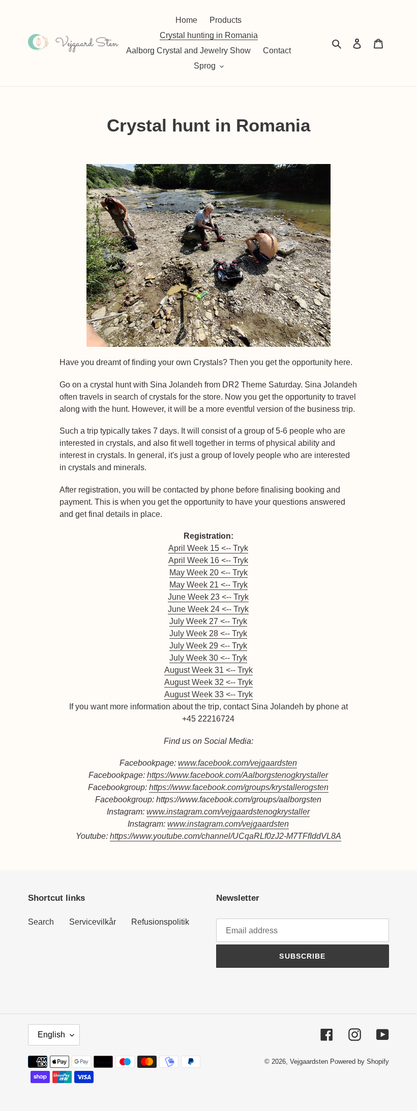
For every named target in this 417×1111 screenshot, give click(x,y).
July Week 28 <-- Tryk (208, 633)
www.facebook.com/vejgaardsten (237, 763)
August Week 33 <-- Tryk (208, 694)
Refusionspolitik (160, 922)
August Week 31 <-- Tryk (208, 670)
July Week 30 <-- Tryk (208, 657)
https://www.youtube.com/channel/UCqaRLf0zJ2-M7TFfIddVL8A (225, 836)
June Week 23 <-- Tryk (208, 597)
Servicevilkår (92, 922)
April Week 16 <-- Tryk (208, 560)
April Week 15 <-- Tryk (208, 548)
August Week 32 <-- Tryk (208, 682)
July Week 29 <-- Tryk (208, 645)
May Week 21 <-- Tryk (208, 584)
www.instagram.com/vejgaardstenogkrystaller (228, 811)
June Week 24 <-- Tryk (208, 609)
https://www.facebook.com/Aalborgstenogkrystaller (237, 775)
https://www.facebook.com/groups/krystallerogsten (239, 787)
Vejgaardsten (309, 1061)
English (51, 1034)
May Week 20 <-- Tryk (208, 572)
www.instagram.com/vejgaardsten (228, 824)
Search (41, 922)
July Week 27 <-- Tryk (208, 621)
